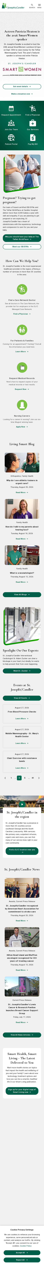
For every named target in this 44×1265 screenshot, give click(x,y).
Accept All (20, 1253)
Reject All (20, 1260)
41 (33, 778)
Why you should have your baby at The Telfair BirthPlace (22, 238)
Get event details (20, 86)
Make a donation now (20, 94)
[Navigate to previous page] (5, 778)
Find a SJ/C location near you (22, 850)
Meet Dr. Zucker (20, 671)
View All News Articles (20, 1035)
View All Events (20, 698)
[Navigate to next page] (38, 778)
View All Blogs (20, 594)
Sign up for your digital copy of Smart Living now (22, 1091)
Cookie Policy (26, 1246)
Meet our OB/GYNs (20, 247)
